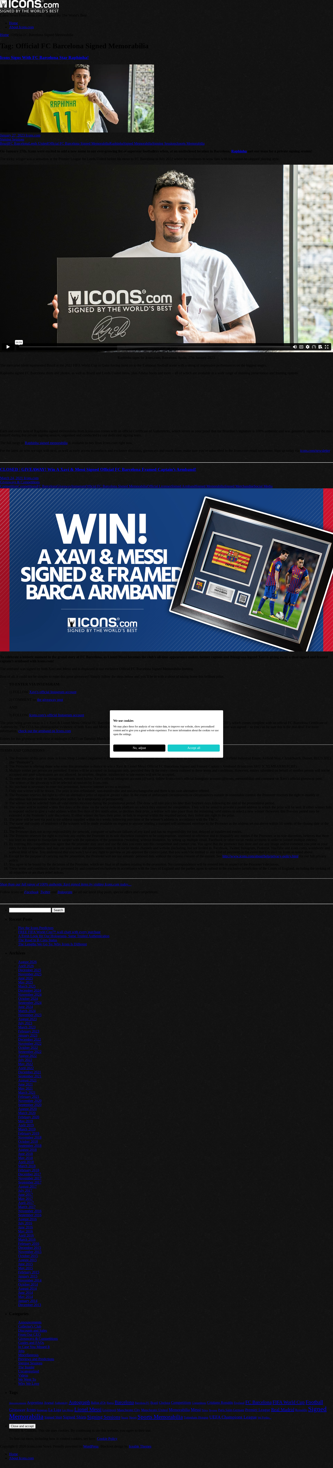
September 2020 (29, 1105)
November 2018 (29, 1137)
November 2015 (29, 1252)
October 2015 (28, 1256)
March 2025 (27, 986)
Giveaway (64, 486)
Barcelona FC (142, 1403)
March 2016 (27, 1239)
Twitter (45, 892)
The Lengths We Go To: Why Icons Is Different (52, 944)
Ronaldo (301, 1410)
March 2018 (27, 1166)
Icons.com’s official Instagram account (56, 715)
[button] (3, 416)
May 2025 (25, 982)
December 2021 (29, 1072)
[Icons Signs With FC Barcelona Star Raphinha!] (77, 131)
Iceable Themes (140, 1446)
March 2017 (27, 1207)
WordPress (91, 1446)
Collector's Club (29, 1326)
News (205, 1410)
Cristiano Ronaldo (220, 1402)
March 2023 (27, 1027)
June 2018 (25, 1154)
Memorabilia (179, 1409)
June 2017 (25, 1194)
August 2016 (27, 1219)
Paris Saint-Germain (231, 1410)
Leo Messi (67, 1410)
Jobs (21, 1351)
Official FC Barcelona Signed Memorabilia (78, 143)
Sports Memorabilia (190, 143)
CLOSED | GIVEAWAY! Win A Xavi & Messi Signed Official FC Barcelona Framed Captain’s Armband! (98, 469)
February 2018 (28, 1170)
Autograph (79, 1402)
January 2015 (27, 1276)
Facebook (31, 892)
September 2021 (29, 1076)
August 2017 (27, 1186)
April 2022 (26, 1068)
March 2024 (27, 1011)
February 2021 (28, 1097)
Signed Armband (183, 486)
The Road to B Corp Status (37, 940)
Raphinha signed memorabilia (46, 443)
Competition (9, 486)
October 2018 (28, 1141)
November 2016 (29, 1211)
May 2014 (25, 1297)
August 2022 (27, 1056)
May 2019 (25, 1121)
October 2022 (28, 1048)
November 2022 (29, 1043)
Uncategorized (28, 1371)
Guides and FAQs (31, 1343)
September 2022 (29, 1052)
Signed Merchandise (239, 486)
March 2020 (27, 1113)
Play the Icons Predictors (35, 928)
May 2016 (25, 1231)
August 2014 (27, 1288)
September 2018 (29, 1145)
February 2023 (28, 1031)
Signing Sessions (12, 139)
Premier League (257, 1410)
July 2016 (25, 1223)
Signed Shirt (53, 1417)
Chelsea (164, 1402)
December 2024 (29, 990)
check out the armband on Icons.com (44, 731)
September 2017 (29, 1182)
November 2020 (29, 1101)
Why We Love (28, 1383)
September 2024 (29, 1003)
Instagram (78, 486)
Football (314, 1402)
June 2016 (25, 1227)
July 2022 (25, 1060)
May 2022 (25, 1064)
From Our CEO (29, 1334)
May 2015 (25, 1268)
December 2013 (29, 1305)
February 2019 (28, 1133)
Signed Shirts (74, 1417)
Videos (23, 1375)
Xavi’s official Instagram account (52, 692)
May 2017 (25, 1199)
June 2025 (25, 978)
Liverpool (109, 1410)
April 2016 (26, 1235)
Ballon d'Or (98, 1402)
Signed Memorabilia (137, 143)
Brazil (4, 143)
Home (13, 23)
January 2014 (27, 1301)
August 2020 (27, 1109)
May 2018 (25, 1158)
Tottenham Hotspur (196, 1417)
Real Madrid (282, 1409)
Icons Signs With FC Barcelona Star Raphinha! (44, 57)
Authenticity (61, 1402)
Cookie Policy (107, 1439)
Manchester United (154, 1410)
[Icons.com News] (29, 11)
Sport (133, 1417)
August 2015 (27, 1260)
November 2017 (29, 1178)
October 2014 (28, 1284)
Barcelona (124, 1402)
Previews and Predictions (36, 1359)
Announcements (29, 1322)
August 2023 (27, 1019)
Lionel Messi (87, 1409)
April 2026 (26, 966)
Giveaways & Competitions (20, 482)
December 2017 (29, 1174)
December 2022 (29, 1039)
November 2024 (29, 994)
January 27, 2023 (13, 135)
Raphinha (116, 143)
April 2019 (26, 1125)
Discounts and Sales (32, 1330)
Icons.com (33, 135)
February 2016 (28, 1243)
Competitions (27, 486)
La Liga (54, 1409)
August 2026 (27, 962)
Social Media (263, 486)
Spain (124, 1417)
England (239, 1402)
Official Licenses (159, 486)
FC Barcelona (19, 143)
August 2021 (27, 1080)
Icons (31, 1409)
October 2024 (28, 999)
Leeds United (38, 143)
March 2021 (27, 1092)
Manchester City (128, 1410)
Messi (196, 1409)
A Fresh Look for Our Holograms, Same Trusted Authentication (63, 936)
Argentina (35, 1402)
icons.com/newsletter (315, 451)
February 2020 (28, 1117)
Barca (110, 1402)
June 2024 (25, 1007)
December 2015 (29, 1248)
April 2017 (26, 1203)
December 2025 (29, 970)
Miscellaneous (28, 1355)
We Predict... (264, 1417)
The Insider (26, 1367)
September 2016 (29, 1215)
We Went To (27, 1379)
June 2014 (25, 1292)
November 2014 (29, 1280)
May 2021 (25, 1088)
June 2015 (25, 1264)
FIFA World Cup (289, 1402)
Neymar (213, 1410)
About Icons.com (21, 27)
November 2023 (29, 1015)
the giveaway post (50, 700)
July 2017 (25, 1190)
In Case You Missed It (34, 1347)
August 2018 (27, 1150)
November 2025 (29, 974)
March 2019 (27, 1129)
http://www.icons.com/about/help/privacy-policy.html (260, 856)
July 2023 (25, 1023)
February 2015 (28, 1272)
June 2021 (25, 1084)
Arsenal (49, 1402)
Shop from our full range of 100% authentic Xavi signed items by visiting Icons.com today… (65, 884)
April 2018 (26, 1162)
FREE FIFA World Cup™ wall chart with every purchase (59, 932)
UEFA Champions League (233, 1417)
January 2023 (27, 1035)
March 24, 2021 (12, 478)
